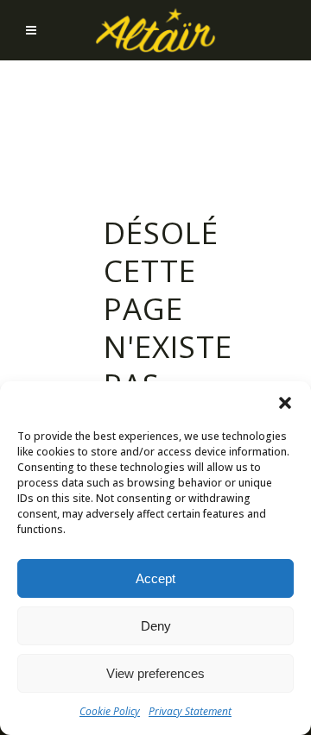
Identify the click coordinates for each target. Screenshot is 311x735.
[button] (285, 402)
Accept (155, 578)
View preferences (155, 673)
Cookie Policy (109, 711)
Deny (156, 626)
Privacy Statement (190, 711)
